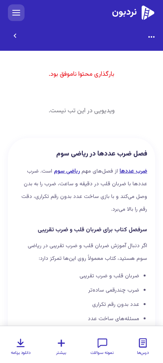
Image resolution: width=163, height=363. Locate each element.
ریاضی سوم (67, 171)
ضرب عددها (133, 171)
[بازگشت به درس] (15, 36)
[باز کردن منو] (16, 12)
